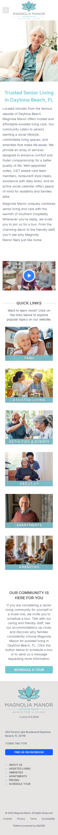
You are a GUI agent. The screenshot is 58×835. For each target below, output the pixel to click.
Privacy (21, 818)
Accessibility (48, 818)
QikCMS (40, 825)
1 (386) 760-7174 (16, 743)
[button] (6, 10)
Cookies (7, 818)
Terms (33, 818)
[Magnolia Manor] (29, 10)
